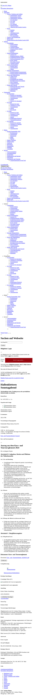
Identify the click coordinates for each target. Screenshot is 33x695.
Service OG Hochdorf (15, 101)
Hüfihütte (9, 147)
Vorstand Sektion (14, 47)
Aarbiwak (9, 143)
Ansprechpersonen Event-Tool (18, 160)
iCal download (4, 598)
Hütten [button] (5, 295)
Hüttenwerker (10, 141)
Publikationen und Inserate (14, 156)
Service (6, 150)
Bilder (11, 137)
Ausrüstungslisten (11, 153)
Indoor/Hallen (13, 34)
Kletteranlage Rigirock (16, 118)
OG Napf (12, 21)
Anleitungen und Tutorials (13, 159)
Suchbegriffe (4, 342)
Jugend (12, 99)
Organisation (10, 43)
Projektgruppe (13, 133)
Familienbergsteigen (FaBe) (17, 57)
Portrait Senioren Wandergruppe (18, 73)
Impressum (6, 685)
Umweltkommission (15, 88)
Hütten (5, 130)
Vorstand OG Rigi (14, 114)
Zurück (2, 380)
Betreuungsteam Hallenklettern (11, 573)
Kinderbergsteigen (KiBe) (16, 56)
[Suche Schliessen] (1, 334)
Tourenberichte (14, 128)
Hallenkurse (13, 78)
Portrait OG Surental (15, 122)
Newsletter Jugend (15, 62)
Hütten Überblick (11, 140)
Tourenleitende (14, 67)
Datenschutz (7, 683)
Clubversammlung (11, 151)
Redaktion (12, 50)
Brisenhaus (10, 144)
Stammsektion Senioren (16, 18)
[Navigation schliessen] (1, 7)
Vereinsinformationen (15, 120)
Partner (5, 680)
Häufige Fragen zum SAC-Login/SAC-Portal (12, 378)
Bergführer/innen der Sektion (17, 80)
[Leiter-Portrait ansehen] (18, 569)
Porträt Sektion (14, 44)
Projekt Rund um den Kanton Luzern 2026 (18, 40)
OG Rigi (12, 22)
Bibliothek (13, 91)
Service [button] (6, 317)
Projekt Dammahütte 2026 (13, 131)
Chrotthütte (10, 149)
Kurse (8, 28)
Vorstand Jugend (14, 63)
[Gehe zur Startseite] (6, 5)
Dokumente (13, 136)
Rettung (12, 51)
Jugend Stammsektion (12, 53)
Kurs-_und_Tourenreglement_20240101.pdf (18, 557)
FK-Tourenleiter (14, 35)
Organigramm (13, 46)
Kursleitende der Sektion (16, 79)
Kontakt (6, 688)
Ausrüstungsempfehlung (7, 669)
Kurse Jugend (13, 60)
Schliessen (3, 560)
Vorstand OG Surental (15, 124)
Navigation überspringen (7, 8)
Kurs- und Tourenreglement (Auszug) (10, 436)
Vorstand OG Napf (15, 105)
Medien (12, 138)
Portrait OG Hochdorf (15, 95)
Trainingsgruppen (14, 83)
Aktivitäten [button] (6, 173)
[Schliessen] (1, 442)
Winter (12, 31)
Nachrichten (10, 154)
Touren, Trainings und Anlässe (15, 14)
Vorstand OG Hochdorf (16, 96)
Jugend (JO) (13, 54)
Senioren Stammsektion (13, 70)
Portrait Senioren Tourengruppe (18, 72)
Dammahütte (10, 146)
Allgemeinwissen (14, 33)
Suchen (3, 345)
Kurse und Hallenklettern (13, 75)
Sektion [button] (6, 204)
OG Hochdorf (13, 20)
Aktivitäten (6, 12)
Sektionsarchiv (14, 89)
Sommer (12, 30)
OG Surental (13, 24)
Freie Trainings (14, 82)
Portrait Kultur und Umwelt (17, 86)
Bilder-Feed (10, 38)
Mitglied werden (8, 675)
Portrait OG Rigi (14, 112)
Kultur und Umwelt (12, 85)
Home (5, 11)
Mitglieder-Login (5, 166)
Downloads (13, 109)
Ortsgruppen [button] (7, 256)
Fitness (12, 69)
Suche (5, 682)
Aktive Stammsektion (12, 64)
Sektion (6, 41)
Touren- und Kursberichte (13, 37)
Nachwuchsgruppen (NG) (16, 59)
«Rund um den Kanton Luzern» (18, 27)
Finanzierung (13, 134)
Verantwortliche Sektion (16, 49)
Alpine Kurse (13, 76)
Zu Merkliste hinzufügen (7, 597)
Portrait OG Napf (14, 104)
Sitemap (6, 686)
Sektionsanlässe (14, 25)
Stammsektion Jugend (15, 15)
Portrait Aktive (14, 66)
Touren (2, 332)
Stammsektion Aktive (15, 17)
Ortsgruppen (7, 92)
